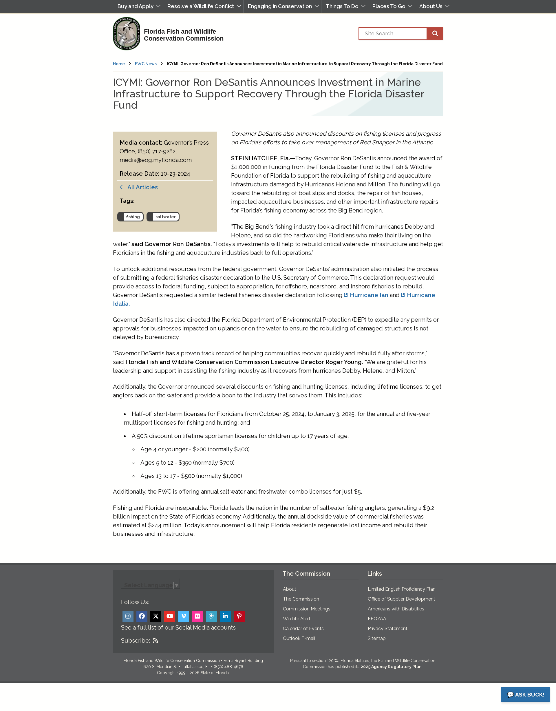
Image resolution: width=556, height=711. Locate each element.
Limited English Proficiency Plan (402, 589)
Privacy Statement (387, 628)
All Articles (140, 187)
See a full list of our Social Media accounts (178, 627)
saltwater (166, 216)
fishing (133, 216)
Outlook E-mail (299, 638)
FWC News (146, 63)
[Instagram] (127, 616)
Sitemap (377, 638)
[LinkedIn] (225, 616)
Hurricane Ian (369, 295)
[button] (138, 6)
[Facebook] (141, 616)
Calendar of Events (303, 628)
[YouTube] (169, 616)
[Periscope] (211, 616)
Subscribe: (135, 640)
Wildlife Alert (296, 618)
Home (119, 63)
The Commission (301, 599)
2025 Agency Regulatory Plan (391, 666)
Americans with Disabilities (396, 609)
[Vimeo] (183, 616)
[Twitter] (155, 616)
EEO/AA (377, 618)
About (289, 589)
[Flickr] (197, 616)
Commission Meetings (306, 609)
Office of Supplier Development (401, 599)
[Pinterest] (239, 616)
